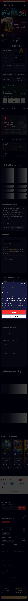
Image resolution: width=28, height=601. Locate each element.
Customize (13, 316)
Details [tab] (14, 287)
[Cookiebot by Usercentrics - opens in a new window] (20, 284)
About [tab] (23, 287)
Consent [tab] (5, 287)
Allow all (14, 312)
